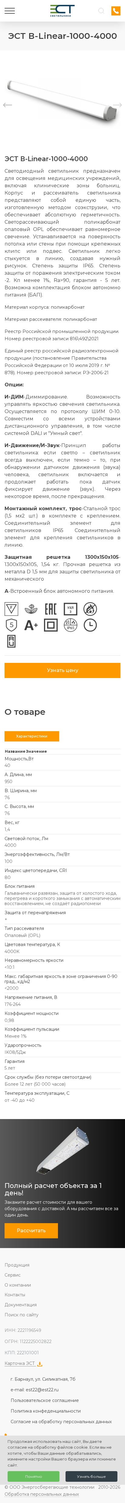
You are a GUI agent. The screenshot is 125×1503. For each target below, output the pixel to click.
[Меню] (10, 10)
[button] (117, 105)
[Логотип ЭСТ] (62, 11)
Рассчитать (31, 1230)
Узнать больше (91, 1476)
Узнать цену (62, 670)
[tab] (32, 736)
